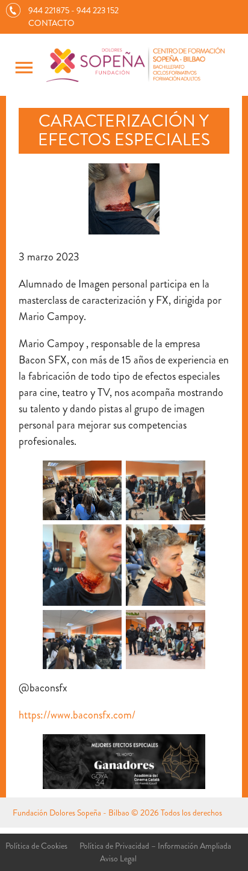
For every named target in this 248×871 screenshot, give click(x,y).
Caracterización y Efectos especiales (124, 130)
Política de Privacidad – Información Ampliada (155, 846)
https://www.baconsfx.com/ (77, 715)
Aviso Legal (118, 858)
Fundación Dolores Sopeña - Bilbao (71, 813)
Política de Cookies (36, 846)
